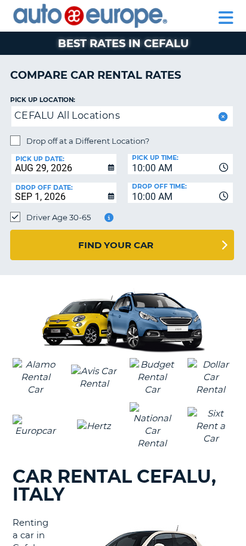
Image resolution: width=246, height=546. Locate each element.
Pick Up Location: (42, 100)
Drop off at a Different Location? (87, 141)
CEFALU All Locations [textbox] (67, 115)
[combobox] (180, 164)
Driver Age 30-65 (58, 217)
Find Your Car (115, 245)
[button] (221, 116)
